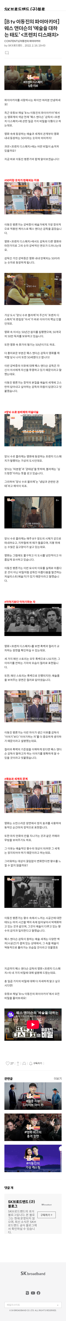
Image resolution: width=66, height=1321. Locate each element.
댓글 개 (8, 1187)
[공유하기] (18, 1063)
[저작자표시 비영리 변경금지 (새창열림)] (50, 1063)
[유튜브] (33, 1293)
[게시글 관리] (24, 1063)
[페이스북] (38, 1293)
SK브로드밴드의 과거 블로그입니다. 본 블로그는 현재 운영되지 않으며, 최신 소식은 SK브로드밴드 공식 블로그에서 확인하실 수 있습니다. (22, 1221)
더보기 (58, 1078)
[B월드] (27, 1293)
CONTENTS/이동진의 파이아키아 (22, 41)
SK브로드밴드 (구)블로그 (24, 11)
